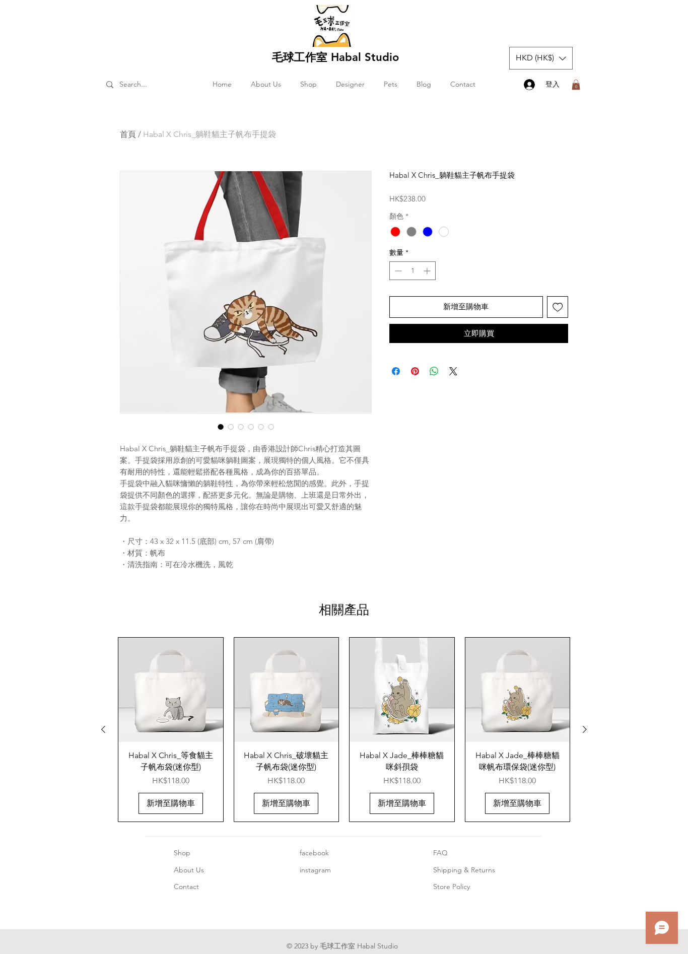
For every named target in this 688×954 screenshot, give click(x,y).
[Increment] (428, 271)
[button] (541, 58)
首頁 (128, 134)
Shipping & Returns (464, 869)
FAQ (440, 852)
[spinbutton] (412, 271)
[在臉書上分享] (396, 371)
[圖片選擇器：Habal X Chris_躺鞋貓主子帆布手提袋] (221, 427)
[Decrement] (397, 271)
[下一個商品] (585, 729)
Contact (186, 886)
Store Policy (451, 886)
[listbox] (541, 58)
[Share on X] (453, 371)
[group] (344, 730)
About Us (189, 869)
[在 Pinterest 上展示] (415, 371)
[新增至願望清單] (558, 307)
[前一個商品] (103, 729)
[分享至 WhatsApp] (434, 371)
